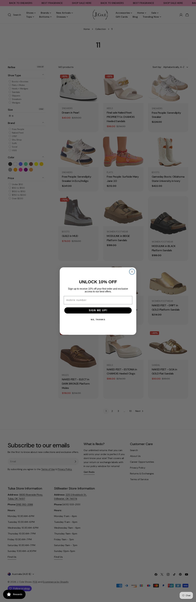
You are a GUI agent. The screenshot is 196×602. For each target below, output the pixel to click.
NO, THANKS (98, 320)
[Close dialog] (132, 271)
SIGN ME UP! (98, 310)
